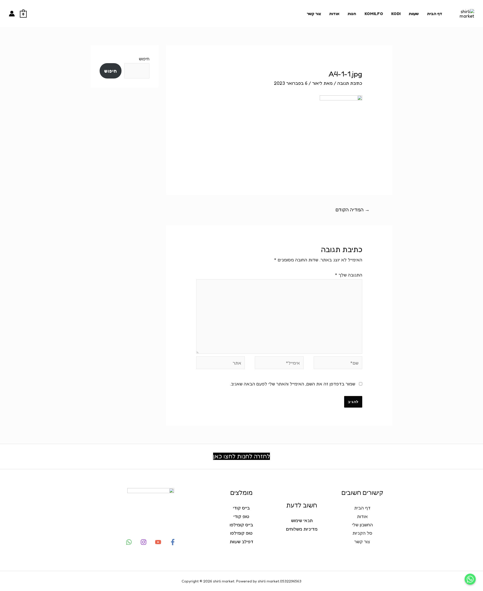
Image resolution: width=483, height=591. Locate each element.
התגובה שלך (348, 275)
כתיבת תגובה (349, 83)
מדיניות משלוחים (301, 529)
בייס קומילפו (241, 524)
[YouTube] (158, 542)
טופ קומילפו (241, 533)
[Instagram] (143, 542)
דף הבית (434, 13)
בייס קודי (241, 507)
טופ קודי (241, 516)
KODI (395, 13)
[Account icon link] (12, 14)
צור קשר (314, 13)
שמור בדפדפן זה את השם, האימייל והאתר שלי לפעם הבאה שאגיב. (292, 383)
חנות (351, 13)
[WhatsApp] (129, 542)
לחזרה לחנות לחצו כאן (241, 456)
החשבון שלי (362, 524)
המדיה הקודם (353, 210)
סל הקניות (362, 533)
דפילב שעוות (241, 541)
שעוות (414, 13)
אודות (334, 13)
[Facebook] (173, 542)
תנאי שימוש (302, 520)
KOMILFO (374, 13)
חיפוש (144, 58)
